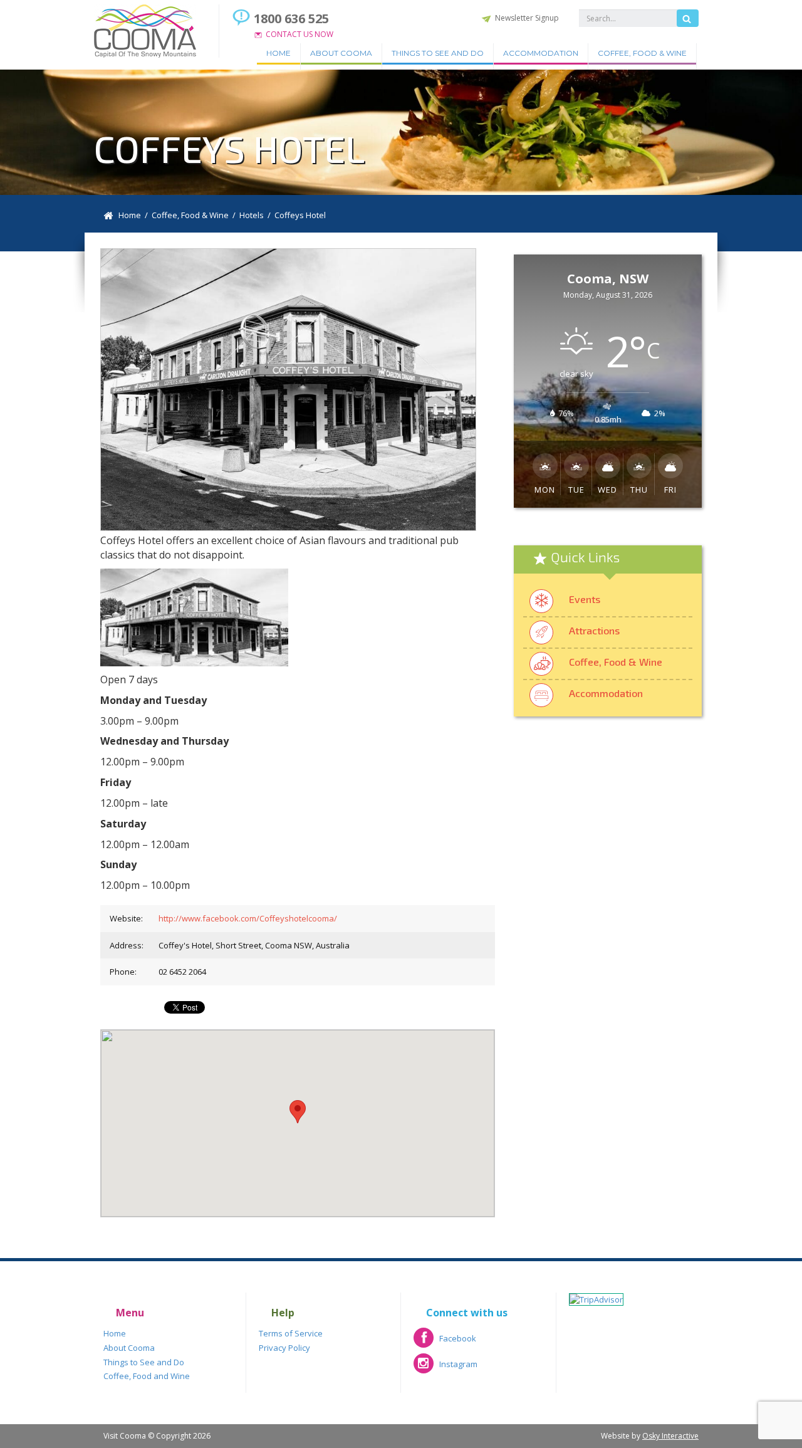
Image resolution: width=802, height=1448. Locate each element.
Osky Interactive (670, 1435)
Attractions (594, 630)
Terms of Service (291, 1333)
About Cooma (341, 53)
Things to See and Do (438, 53)
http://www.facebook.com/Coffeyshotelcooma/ (248, 918)
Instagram (445, 1368)
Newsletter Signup (527, 18)
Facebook (445, 1342)
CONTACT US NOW (299, 34)
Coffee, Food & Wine (642, 53)
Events (584, 599)
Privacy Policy (284, 1347)
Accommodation (540, 53)
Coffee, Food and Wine (146, 1376)
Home (278, 53)
